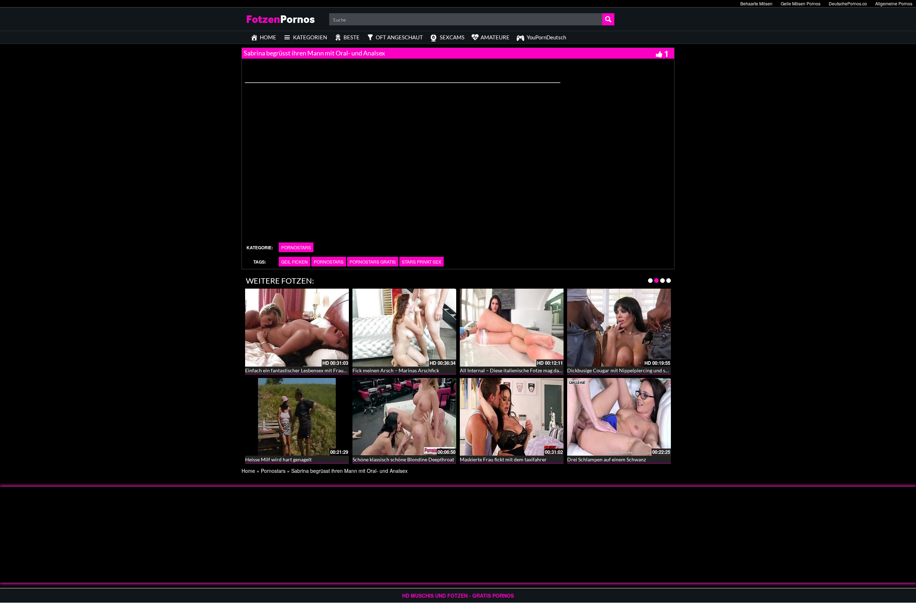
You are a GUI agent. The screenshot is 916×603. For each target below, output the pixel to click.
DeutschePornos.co (848, 3)
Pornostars (296, 247)
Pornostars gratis (373, 262)
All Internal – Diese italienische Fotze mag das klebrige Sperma (529, 370)
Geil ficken (294, 262)
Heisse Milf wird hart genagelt (278, 459)
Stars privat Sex (421, 262)
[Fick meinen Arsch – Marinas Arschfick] (404, 328)
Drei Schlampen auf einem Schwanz (606, 459)
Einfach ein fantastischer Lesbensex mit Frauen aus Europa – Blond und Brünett (333, 370)
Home (248, 470)
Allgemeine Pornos (893, 3)
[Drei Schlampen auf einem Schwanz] (619, 416)
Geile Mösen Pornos (800, 3)
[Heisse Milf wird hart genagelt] (297, 416)
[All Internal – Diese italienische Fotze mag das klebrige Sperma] (512, 328)
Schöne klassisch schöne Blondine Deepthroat (403, 459)
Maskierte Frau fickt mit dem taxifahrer (503, 459)
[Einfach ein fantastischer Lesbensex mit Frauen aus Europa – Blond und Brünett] (297, 328)
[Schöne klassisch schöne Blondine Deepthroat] (404, 416)
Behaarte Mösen (756, 3)
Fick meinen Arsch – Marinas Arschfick (395, 370)
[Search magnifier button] (608, 19)
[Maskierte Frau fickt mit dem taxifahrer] (512, 416)
